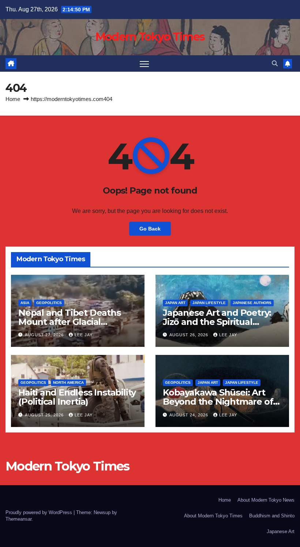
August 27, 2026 (45, 335)
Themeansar (18, 519)
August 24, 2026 (189, 415)
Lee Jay (84, 335)
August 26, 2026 (189, 335)
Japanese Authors (252, 303)
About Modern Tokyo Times (213, 515)
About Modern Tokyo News (266, 500)
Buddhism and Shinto (272, 515)
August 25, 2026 (45, 415)
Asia (24, 303)
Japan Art (175, 303)
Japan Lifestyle (209, 303)
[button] (275, 63)
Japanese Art (281, 531)
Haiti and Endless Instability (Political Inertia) (77, 397)
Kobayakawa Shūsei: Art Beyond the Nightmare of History (218, 401)
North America (68, 383)
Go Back (150, 229)
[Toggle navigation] (144, 63)
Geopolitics (49, 303)
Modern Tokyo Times (150, 37)
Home (12, 99)
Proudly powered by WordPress (39, 512)
